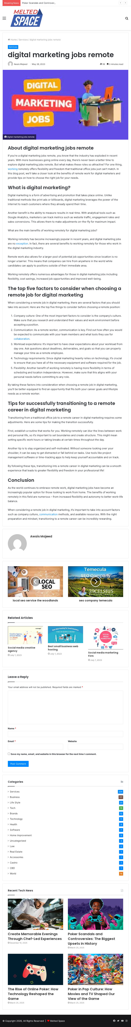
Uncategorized (18, 840)
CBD (12, 868)
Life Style (15, 802)
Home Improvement (21, 835)
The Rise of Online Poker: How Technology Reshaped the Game (33, 994)
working (13, 169)
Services (23, 39)
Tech (12, 808)
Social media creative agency (21, 649)
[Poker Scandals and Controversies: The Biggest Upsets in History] (95, 914)
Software (15, 829)
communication (48, 514)
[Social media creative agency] (25, 635)
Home (13, 39)
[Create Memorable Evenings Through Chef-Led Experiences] (35, 914)
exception (22, 243)
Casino (13, 862)
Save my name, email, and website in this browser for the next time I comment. (54, 754)
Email (12, 741)
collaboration (22, 338)
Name (12, 728)
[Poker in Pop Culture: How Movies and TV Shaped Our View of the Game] (95, 969)
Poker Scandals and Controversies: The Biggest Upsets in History (57, 3)
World (13, 873)
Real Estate (16, 851)
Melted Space (57, 1020)
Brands (14, 813)
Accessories (16, 857)
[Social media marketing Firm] (105, 637)
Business (15, 797)
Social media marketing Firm (103, 654)
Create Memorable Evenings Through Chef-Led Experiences (35, 936)
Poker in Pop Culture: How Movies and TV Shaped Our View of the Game (91, 994)
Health (13, 824)
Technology (16, 819)
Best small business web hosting (63, 648)
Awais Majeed (41, 536)
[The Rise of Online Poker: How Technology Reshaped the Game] (35, 969)
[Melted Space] (26, 18)
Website (72, 741)
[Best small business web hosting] (65, 634)
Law (12, 846)
